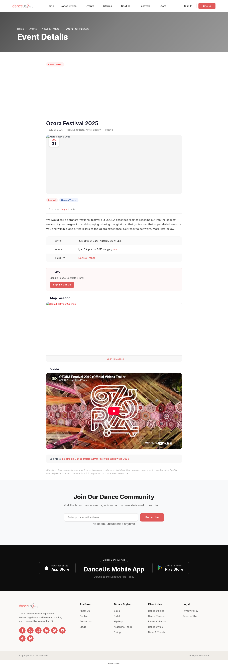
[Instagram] (38, 630)
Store (163, 6)
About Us (85, 610)
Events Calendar (157, 621)
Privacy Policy (190, 610)
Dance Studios (156, 610)
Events (90, 6)
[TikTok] (22, 638)
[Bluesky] (30, 638)
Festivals (145, 6)
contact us (123, 473)
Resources (86, 621)
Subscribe (152, 517)
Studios (126, 6)
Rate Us (206, 6)
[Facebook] (22, 630)
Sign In (188, 6)
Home (50, 6)
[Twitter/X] (30, 630)
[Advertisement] (114, 94)
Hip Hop (118, 621)
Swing (117, 632)
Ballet (117, 616)
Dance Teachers (157, 616)
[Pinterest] (54, 630)
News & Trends (51, 28)
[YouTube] (62, 630)
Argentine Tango (123, 626)
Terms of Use (190, 616)
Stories (107, 6)
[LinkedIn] (46, 630)
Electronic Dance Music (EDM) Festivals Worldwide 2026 (95, 458)
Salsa (117, 610)
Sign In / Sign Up (62, 284)
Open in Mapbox (115, 358)
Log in (64, 209)
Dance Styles (69, 6)
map (115, 249)
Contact (84, 616)
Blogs (83, 626)
